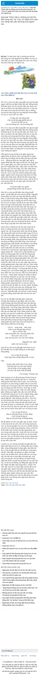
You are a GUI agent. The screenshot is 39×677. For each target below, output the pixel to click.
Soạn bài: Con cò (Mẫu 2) (11, 538)
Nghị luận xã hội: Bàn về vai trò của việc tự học (19, 570)
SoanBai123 (5, 7)
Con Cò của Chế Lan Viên (15, 485)
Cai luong (32, 656)
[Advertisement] (19, 41)
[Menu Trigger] (3, 3)
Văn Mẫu (14, 7)
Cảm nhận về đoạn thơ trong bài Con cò (16, 563)
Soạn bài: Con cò (8, 546)
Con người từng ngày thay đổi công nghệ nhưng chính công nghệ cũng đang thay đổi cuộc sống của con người (20, 580)
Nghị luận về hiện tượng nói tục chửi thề (16, 585)
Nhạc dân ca (5, 656)
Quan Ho (24, 656)
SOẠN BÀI (19, 3)
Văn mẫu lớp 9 (24, 7)
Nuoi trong (15, 656)
